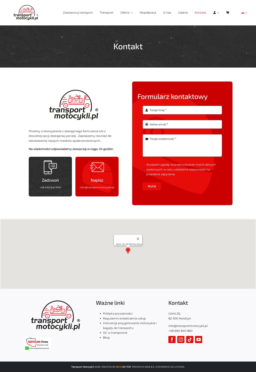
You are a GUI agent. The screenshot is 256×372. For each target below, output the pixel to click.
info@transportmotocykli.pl (97, 187)
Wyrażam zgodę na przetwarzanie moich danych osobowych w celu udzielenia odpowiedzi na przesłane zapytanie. (181, 169)
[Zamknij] (138, 239)
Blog (106, 337)
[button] (128, 250)
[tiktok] (189, 339)
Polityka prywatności (118, 313)
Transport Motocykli (82, 366)
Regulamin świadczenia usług (124, 318)
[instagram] (180, 339)
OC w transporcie (115, 332)
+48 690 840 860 (50, 187)
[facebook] (172, 339)
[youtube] (198, 339)
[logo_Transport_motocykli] (26, 4)
